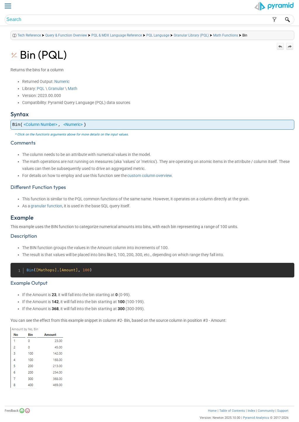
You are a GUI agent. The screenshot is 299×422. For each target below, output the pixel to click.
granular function (46, 206)
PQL (41, 88)
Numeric (61, 81)
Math (72, 88)
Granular (56, 88)
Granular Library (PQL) (191, 35)
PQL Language (157, 35)
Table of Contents (232, 411)
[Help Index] (293, 34)
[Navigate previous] (280, 46)
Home (212, 411)
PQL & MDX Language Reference (116, 35)
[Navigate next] (289, 46)
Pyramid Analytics (256, 418)
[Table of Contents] (289, 34)
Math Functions (225, 35)
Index (251, 411)
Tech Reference (29, 35)
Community (266, 411)
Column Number (40, 124)
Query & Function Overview (66, 35)
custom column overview (149, 175)
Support (282, 411)
